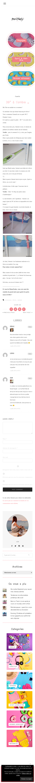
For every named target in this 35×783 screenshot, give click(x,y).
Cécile (12, 326)
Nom (5, 439)
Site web (5, 457)
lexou (12, 353)
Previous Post (9, 312)
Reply (30, 327)
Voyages (21, 40)
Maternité (14, 743)
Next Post (27, 312)
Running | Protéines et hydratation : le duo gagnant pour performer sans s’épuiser (21, 616)
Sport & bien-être (21, 59)
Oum (11, 378)
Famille (17, 96)
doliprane (8, 300)
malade (20, 300)
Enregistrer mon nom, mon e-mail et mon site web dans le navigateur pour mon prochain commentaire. (6, 469)
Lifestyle (13, 666)
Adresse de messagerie (6, 448)
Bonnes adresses (21, 78)
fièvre (14, 300)
